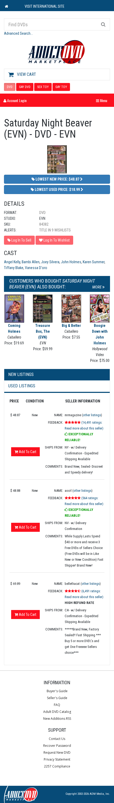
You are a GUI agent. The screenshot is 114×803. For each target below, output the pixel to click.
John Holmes (71, 262)
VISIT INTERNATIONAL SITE (44, 6)
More (97, 287)
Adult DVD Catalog (57, 711)
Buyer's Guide (57, 691)
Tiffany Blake (13, 268)
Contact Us (57, 738)
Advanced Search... (18, 33)
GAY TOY (61, 87)
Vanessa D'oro (36, 268)
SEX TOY (43, 87)
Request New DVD (57, 752)
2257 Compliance (57, 766)
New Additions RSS (57, 718)
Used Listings (21, 385)
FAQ (57, 705)
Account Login (16, 100)
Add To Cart (27, 452)
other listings (92, 415)
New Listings (21, 374)
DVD (9, 87)
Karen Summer (93, 262)
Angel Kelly (12, 262)
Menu (103, 100)
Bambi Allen (31, 262)
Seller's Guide (57, 698)
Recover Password (57, 745)
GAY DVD (24, 87)
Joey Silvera (50, 262)
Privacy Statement (57, 759)
